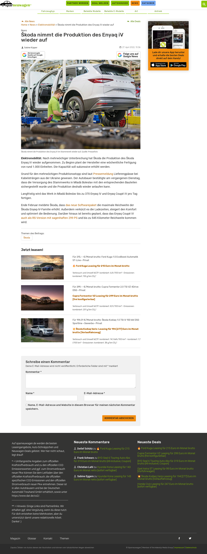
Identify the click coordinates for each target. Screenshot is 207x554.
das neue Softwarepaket (81, 205)
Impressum (179, 547)
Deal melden (100, 3)
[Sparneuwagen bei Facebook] (179, 538)
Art (136, 11)
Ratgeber (148, 3)
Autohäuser (120, 3)
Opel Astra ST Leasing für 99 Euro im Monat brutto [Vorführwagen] (165, 470)
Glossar (32, 538)
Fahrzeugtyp (48, 11)
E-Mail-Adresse (94, 393)
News (135, 3)
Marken (70, 11)
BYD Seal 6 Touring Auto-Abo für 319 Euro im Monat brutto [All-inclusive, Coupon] (166, 462)
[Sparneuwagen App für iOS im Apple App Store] (159, 64)
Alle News (29, 21)
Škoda (26, 237)
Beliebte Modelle (92, 11)
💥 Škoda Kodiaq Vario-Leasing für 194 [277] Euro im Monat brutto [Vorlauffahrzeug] (166, 477)
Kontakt (48, 538)
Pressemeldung (103, 174)
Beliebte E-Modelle (114, 11)
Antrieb (158, 11)
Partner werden (77, 3)
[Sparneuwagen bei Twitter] (190, 538)
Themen (64, 538)
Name (30, 393)
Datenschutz (191, 547)
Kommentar (34, 371)
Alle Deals (135, 21)
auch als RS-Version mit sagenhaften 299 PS (49, 218)
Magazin (15, 538)
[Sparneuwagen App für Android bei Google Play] (177, 64)
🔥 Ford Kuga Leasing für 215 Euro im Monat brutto (101, 266)
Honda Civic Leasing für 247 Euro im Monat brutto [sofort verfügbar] (165, 485)
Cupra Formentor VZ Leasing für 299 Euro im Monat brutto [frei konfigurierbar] (166, 454)
